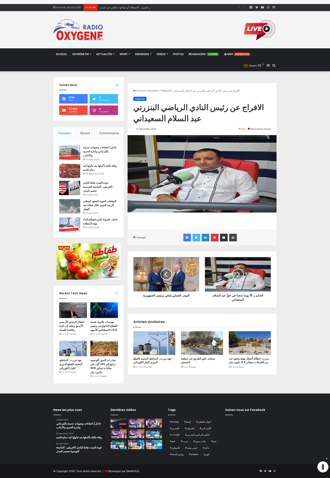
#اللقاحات (175, 434)
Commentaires (109, 133)
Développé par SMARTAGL (124, 471)
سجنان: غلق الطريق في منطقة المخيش (198, 360)
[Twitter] (196, 237)
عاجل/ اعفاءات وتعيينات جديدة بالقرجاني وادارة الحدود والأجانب (100, 151)
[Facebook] (187, 237)
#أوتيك (187, 421)
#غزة (213, 441)
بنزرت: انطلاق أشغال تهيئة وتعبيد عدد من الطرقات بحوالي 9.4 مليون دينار (249, 360)
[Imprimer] (233, 237)
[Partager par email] (224, 237)
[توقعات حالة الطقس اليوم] (119, 433)
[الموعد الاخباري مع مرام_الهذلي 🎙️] (136, 433)
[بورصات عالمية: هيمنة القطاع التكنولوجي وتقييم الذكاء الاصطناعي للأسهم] (104, 310)
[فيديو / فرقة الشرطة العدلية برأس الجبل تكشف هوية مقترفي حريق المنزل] (119, 423)
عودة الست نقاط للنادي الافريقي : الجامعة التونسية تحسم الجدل (97, 187)
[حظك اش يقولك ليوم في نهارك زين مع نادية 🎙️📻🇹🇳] (119, 444)
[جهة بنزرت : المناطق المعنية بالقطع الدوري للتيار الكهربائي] (154, 343)
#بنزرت (184, 441)
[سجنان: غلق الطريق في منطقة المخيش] (202, 343)
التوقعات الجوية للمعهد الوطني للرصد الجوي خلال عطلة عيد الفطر (99, 205)
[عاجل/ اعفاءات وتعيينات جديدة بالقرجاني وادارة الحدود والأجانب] (69, 152)
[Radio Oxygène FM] (78, 30)
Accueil (140, 90)
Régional (166, 90)
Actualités (104, 54)
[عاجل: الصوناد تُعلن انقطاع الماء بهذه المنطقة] (69, 224)
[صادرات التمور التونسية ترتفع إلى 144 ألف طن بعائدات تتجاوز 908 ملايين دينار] (104, 348)
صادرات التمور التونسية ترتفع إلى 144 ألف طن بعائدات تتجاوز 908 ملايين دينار (103, 366)
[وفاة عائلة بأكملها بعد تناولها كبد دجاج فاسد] (69, 171)
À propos (193, 454)
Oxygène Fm (80, 54)
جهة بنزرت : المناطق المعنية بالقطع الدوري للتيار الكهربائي (152, 360)
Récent (85, 133)
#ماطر (206, 447)
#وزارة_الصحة (177, 454)
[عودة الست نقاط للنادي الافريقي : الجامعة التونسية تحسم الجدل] (69, 188)
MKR (238, 54)
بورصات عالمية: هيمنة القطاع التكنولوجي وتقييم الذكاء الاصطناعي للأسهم (103, 326)
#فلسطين (175, 447)
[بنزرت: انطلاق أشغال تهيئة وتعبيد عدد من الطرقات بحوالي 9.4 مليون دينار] (250, 343)
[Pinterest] (214, 237)
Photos (178, 54)
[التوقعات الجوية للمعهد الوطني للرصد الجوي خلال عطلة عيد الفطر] (69, 206)
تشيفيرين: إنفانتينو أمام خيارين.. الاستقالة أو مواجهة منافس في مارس (136, 7)
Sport (124, 54)
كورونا (206, 454)
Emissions (142, 54)
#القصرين (175, 428)
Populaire (64, 133)
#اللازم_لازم (205, 428)
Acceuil (61, 54)
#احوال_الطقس (203, 421)
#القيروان (189, 428)
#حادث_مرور (199, 441)
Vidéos (161, 54)
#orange (174, 421)
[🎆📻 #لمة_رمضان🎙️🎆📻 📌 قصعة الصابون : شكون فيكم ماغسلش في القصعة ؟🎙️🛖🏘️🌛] (154, 423)
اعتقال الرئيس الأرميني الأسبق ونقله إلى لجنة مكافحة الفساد (71, 326)
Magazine (205, 54)
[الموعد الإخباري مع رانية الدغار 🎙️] (136, 423)
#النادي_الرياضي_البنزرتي (197, 434)
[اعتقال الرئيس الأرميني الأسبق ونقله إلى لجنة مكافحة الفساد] (73, 310)
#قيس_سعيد (191, 447)
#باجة (172, 441)
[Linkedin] (205, 237)
